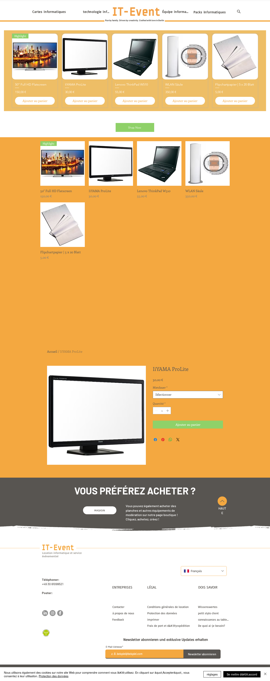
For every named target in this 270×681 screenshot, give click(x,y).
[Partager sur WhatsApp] (170, 439)
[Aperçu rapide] (111, 163)
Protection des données (53, 676)
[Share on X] (178, 439)
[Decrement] (155, 410)
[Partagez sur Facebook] (155, 439)
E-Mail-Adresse (114, 647)
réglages (212, 674)
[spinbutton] (161, 410)
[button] (239, 11)
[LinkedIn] (45, 613)
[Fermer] (265, 674)
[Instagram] (53, 613)
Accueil (52, 351)
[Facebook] (60, 613)
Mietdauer (160, 387)
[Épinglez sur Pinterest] (162, 439)
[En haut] (222, 501)
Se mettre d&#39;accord (242, 674)
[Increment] (167, 410)
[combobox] (188, 394)
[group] (135, 70)
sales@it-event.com (56, 597)
